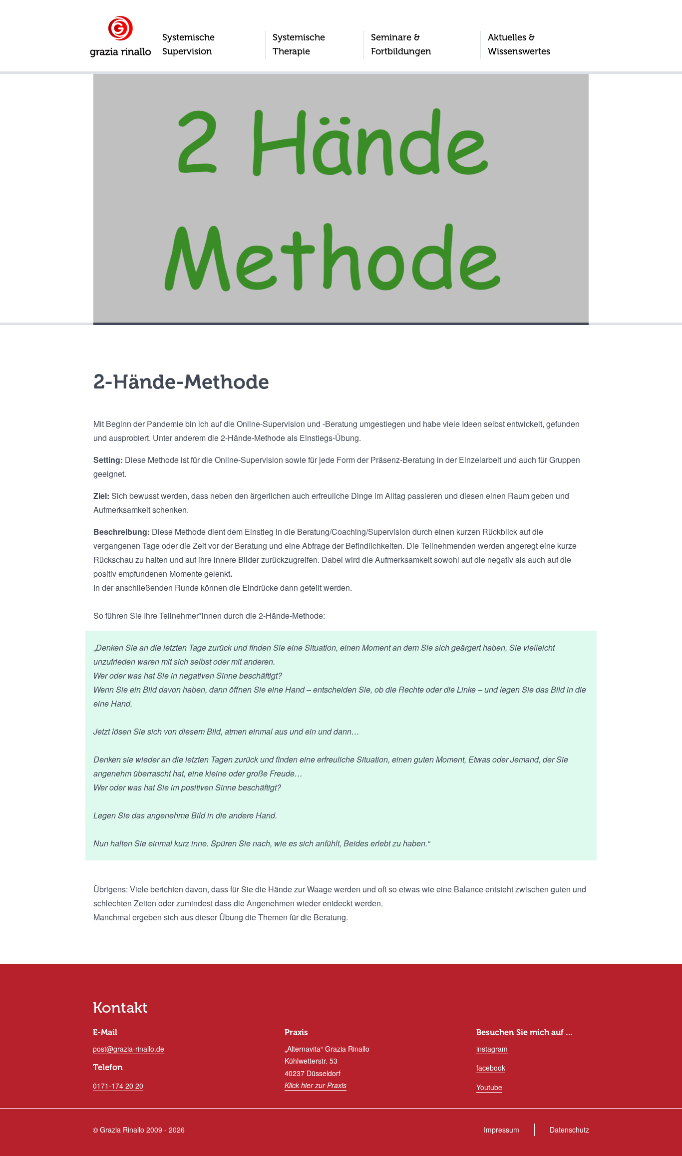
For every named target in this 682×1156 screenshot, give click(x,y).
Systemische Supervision (188, 44)
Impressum (501, 1130)
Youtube (489, 1087)
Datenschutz (569, 1130)
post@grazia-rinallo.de (128, 1049)
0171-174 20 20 (118, 1086)
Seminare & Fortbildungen (401, 44)
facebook (490, 1068)
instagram (492, 1049)
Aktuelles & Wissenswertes (519, 44)
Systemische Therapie (299, 44)
